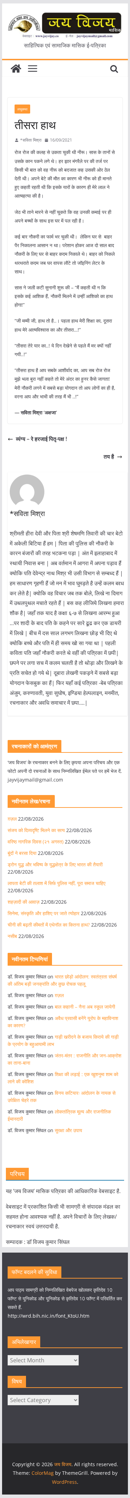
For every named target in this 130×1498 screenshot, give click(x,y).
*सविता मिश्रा (31, 140)
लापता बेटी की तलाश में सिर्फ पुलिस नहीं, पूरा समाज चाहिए (56, 883)
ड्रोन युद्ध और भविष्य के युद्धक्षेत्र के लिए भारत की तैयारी (55, 864)
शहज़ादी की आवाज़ (24, 902)
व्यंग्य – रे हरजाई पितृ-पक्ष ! (41, 439)
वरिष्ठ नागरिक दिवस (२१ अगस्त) (35, 841)
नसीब (12, 936)
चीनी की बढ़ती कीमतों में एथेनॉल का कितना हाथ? (49, 924)
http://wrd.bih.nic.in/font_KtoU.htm (48, 1315)
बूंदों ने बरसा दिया (22, 853)
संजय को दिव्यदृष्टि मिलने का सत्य (36, 830)
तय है (109, 456)
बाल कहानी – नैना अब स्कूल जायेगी (85, 1006)
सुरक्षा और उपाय (68, 1130)
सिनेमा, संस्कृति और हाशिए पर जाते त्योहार (43, 913)
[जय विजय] (16, 68)
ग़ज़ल (12, 818)
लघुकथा (22, 109)
